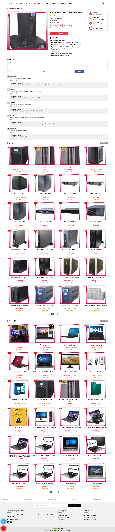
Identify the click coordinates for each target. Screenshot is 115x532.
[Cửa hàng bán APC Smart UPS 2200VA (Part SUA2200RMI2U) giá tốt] (45, 211)
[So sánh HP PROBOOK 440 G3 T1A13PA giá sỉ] (70, 444)
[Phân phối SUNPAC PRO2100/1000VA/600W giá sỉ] (96, 266)
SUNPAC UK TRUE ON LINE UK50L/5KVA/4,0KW (95, 305)
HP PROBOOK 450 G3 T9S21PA (19, 483)
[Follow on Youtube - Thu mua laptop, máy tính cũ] (11, 522)
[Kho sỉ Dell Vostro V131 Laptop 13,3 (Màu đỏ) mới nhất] (19, 361)
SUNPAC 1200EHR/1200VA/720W (70, 305)
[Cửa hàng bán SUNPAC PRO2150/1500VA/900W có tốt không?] (70, 266)
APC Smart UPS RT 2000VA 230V (45, 249)
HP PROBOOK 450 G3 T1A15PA (95, 455)
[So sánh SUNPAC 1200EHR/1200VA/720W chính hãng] (70, 294)
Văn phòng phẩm (50, 3)
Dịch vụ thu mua (62, 3)
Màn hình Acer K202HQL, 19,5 (70, 371)
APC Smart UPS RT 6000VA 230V (45, 277)
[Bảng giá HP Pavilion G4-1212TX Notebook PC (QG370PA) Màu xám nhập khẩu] (45, 361)
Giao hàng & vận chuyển (90, 515)
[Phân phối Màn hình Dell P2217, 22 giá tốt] (96, 361)
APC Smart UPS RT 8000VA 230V (19, 277)
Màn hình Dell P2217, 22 (96, 371)
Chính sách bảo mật (64, 517)
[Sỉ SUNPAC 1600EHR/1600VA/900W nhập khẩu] (45, 294)
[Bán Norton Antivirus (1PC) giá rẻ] (19, 416)
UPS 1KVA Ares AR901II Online (19, 166)
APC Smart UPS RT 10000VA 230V (19, 305)
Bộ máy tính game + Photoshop (19, 344)
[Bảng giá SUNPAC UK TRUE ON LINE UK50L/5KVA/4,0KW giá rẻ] (96, 294)
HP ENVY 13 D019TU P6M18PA (95, 483)
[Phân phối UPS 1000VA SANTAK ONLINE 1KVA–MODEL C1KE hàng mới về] (70, 155)
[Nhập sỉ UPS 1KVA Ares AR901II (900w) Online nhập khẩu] (19, 155)
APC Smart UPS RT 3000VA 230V (70, 249)
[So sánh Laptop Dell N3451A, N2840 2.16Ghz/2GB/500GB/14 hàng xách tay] (96, 333)
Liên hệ (60, 522)
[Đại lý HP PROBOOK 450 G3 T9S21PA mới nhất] (19, 472)
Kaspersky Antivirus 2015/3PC (95, 399)
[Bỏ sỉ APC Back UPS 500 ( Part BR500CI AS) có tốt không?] (96, 155)
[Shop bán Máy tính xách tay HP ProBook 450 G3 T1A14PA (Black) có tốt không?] (45, 444)
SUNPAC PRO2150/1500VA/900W (70, 277)
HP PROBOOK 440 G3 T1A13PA (70, 455)
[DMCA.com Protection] (57, 528)
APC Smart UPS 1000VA (19, 194)
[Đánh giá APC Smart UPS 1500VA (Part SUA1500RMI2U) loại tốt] (70, 183)
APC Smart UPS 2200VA (45, 194)
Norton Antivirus (19, 427)
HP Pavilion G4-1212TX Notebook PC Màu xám (44, 371)
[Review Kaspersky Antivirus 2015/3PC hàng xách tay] (96, 388)
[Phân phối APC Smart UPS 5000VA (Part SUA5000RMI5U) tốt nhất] (96, 211)
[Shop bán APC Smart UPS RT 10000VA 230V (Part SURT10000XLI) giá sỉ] (19, 294)
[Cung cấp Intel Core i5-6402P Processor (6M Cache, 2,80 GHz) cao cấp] (19, 388)
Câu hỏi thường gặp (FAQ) (90, 519)
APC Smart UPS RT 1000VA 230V (19, 249)
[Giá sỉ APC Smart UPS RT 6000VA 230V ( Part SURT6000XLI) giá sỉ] (45, 266)
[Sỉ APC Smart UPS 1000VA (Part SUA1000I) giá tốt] (19, 183)
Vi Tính (12, 320)
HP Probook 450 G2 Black (70, 483)
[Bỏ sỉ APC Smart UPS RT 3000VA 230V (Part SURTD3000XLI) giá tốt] (70, 238)
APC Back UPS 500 (95, 166)
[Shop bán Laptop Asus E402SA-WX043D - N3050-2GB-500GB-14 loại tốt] (70, 416)
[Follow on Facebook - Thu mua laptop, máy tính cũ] (8, 522)
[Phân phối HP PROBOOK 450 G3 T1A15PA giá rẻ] (96, 444)
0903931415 (97, 29)
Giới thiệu (61, 519)
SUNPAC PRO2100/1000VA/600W (95, 277)
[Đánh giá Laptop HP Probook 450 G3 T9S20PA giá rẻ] (45, 472)
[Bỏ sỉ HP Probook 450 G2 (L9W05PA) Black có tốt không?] (70, 472)
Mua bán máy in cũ (38, 3)
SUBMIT (75, 505)
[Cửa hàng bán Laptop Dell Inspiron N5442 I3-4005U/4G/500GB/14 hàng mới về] (45, 333)
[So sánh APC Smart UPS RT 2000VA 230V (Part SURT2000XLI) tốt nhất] (45, 238)
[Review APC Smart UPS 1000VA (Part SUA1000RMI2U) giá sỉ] (96, 183)
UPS (58, 22)
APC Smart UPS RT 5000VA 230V (95, 249)
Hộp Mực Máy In (19, 3)
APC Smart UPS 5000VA (96, 221)
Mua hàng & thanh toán (90, 517)
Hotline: (14, 519)
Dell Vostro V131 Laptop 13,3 (19, 371)
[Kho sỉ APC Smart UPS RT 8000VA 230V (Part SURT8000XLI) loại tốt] (19, 266)
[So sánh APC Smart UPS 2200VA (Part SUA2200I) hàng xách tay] (45, 183)
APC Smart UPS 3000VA (19, 221)
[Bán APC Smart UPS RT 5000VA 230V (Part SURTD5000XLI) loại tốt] (96, 238)
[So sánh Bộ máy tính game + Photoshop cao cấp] (19, 333)
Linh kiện (28, 3)
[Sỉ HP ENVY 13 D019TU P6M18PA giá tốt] (96, 472)
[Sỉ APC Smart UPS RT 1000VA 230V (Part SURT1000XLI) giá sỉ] (19, 238)
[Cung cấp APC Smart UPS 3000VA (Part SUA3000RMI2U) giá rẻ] (70, 211)
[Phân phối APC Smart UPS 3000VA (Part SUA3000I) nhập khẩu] (19, 211)
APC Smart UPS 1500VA (70, 194)
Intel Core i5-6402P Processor (19, 399)
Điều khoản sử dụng (64, 515)
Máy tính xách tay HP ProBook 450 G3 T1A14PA (44, 455)
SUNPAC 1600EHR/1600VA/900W (44, 305)
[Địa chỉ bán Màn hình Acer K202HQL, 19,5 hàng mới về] (70, 361)
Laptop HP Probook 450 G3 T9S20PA (45, 483)
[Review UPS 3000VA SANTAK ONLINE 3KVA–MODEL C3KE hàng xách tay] (45, 155)
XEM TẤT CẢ (104, 143)
